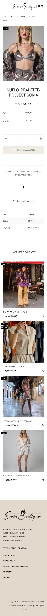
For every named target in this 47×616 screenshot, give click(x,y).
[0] (41, 6)
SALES (12, 16)
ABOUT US (7, 577)
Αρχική (5, 16)
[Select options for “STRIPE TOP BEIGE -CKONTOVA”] (42, 370)
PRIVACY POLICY (9, 561)
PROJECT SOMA (26, 175)
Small (37, 227)
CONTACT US (8, 572)
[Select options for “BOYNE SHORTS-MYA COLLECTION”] (42, 480)
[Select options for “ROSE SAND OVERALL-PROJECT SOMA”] (42, 425)
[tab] (23, 201)
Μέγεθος (6, 121)
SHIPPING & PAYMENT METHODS (15, 566)
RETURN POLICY (9, 555)
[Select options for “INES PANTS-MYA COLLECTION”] (42, 316)
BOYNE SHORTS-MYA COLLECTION (16, 475)
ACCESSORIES (31, 172)
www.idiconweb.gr (26, 605)
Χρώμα (5, 113)
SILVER (31, 221)
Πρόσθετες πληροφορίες (23, 201)
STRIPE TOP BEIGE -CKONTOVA (15, 366)
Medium (31, 227)
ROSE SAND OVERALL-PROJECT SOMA (17, 421)
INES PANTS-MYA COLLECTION (15, 312)
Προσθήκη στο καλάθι (26, 150)
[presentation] (4, 342)
